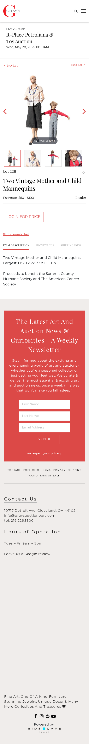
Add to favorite (83, 172)
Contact (14, 470)
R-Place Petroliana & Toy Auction (29, 37)
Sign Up (44, 439)
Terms (46, 470)
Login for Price (23, 217)
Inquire (81, 197)
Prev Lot (12, 65)
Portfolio (31, 470)
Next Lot (77, 64)
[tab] (16, 247)
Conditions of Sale (44, 476)
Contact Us (20, 499)
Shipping (75, 470)
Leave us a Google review (27, 554)
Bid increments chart (16, 234)
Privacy (59, 470)
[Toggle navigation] (83, 11)
